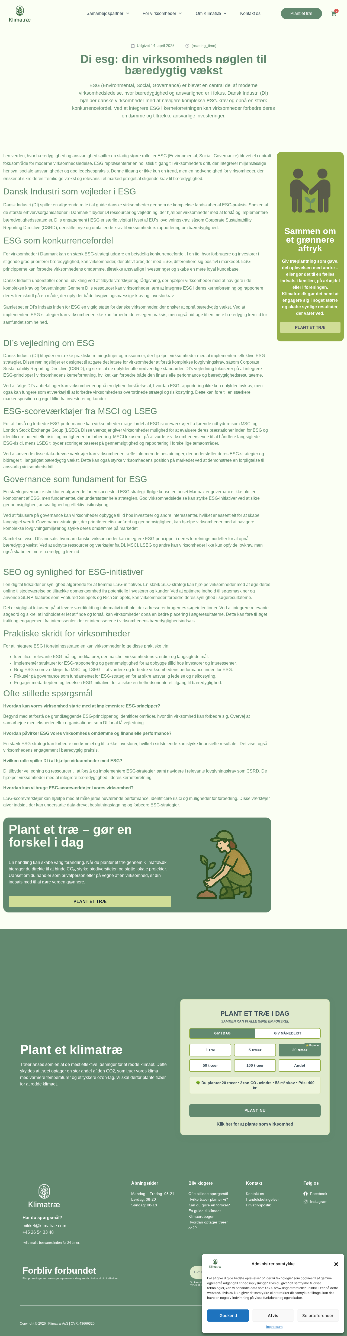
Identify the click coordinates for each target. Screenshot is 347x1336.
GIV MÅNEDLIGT (287, 1033)
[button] (336, 1264)
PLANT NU (255, 1110)
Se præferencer (317, 1315)
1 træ (210, 1050)
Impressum (274, 1327)
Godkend (228, 1315)
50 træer (210, 1065)
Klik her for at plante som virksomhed (255, 1124)
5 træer (255, 1050)
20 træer (299, 1050)
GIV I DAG (222, 1033)
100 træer (255, 1065)
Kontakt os (250, 13)
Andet (299, 1065)
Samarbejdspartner (104, 13)
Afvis (273, 1315)
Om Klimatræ (208, 13)
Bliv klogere (200, 1183)
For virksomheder (159, 13)
